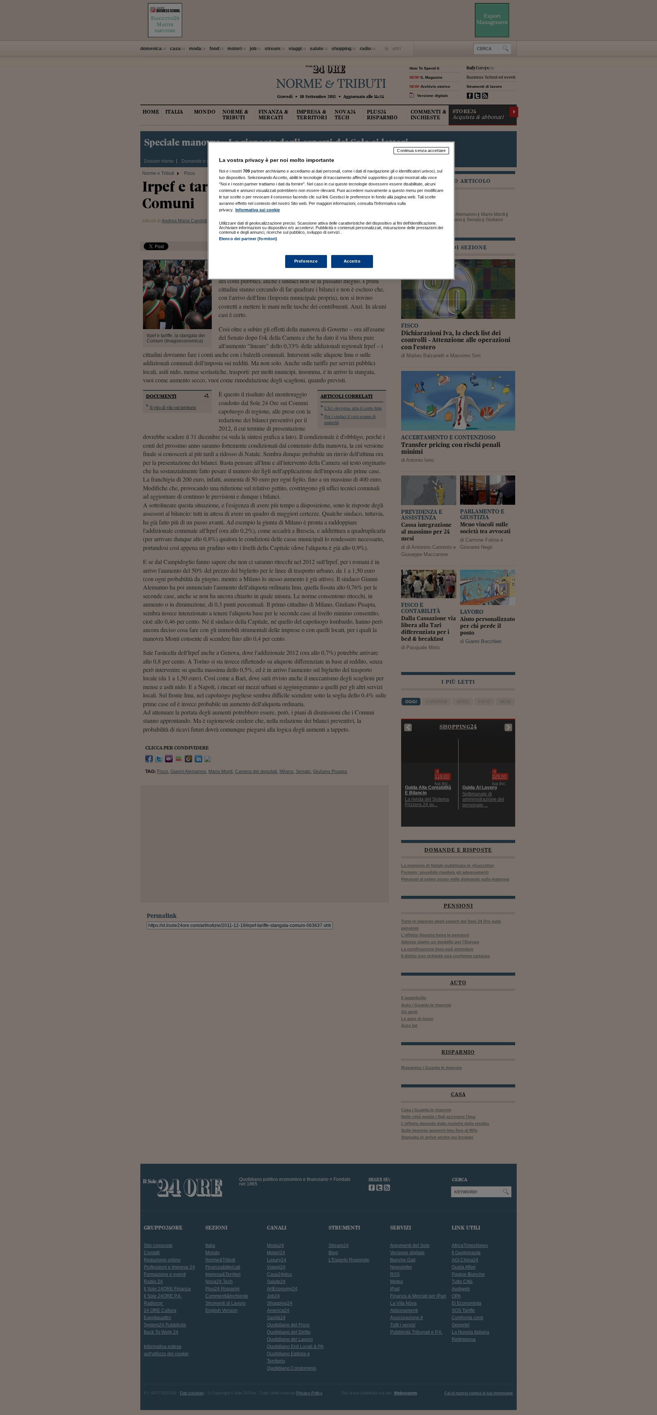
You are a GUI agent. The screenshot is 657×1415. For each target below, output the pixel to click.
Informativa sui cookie (257, 210)
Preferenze (306, 261)
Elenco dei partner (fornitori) (248, 238)
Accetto (352, 261)
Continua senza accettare (421, 150)
